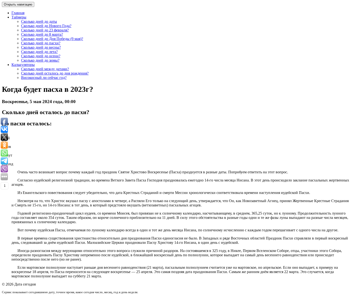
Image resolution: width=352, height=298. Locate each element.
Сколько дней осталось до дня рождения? (55, 73)
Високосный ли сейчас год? (44, 78)
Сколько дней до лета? (39, 52)
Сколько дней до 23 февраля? (45, 30)
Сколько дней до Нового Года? (46, 26)
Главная (17, 13)
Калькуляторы (23, 65)
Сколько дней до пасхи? (40, 43)
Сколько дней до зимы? (40, 60)
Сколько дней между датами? (45, 69)
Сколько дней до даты (39, 21)
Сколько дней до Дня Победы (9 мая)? (52, 39)
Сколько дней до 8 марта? (42, 34)
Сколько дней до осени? (40, 56)
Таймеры (18, 17)
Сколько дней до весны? (41, 47)
